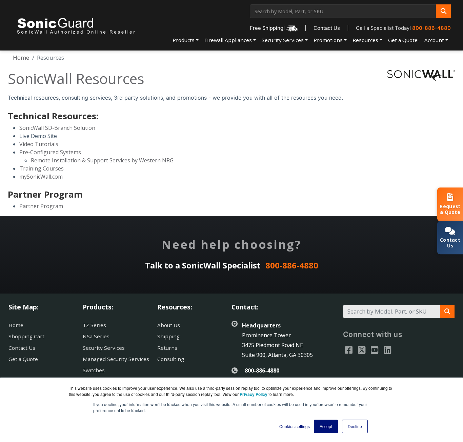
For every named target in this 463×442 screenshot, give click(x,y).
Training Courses (41, 168)
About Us (168, 325)
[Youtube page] (374, 350)
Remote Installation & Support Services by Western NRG (102, 160)
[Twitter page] (361, 350)
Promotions (328, 40)
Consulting (170, 359)
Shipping (168, 336)
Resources (365, 40)
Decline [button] (355, 426)
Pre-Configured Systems (50, 152)
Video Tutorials (38, 144)
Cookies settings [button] (294, 426)
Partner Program (41, 206)
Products (184, 40)
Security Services (283, 40)
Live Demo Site (38, 136)
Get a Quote (23, 359)
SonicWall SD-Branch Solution (57, 128)
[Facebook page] (349, 350)
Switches (94, 370)
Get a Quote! (403, 40)
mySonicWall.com (41, 176)
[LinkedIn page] (387, 350)
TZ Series (94, 325)
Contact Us (327, 28)
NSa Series (96, 336)
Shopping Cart (26, 336)
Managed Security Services (116, 359)
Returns (167, 347)
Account (434, 40)
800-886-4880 (431, 28)
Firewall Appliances (228, 40)
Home (21, 57)
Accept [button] (326, 426)
